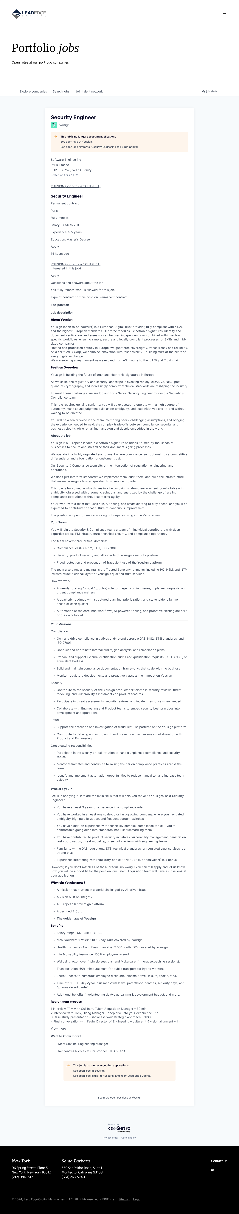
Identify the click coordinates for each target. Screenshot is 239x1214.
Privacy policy (110, 1137)
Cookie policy (128, 1137)
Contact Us (219, 1161)
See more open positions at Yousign (119, 1097)
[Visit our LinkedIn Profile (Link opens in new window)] (219, 1170)
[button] (58, 1028)
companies (33, 91)
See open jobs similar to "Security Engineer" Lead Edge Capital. (99, 146)
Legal (136, 1199)
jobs (61, 91)
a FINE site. (107, 1199)
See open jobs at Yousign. (76, 141)
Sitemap (124, 1199)
